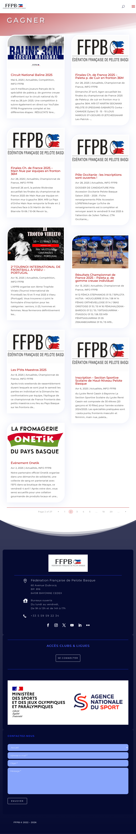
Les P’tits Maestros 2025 (28, 370)
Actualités (31, 79)
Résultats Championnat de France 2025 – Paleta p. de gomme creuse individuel (95, 278)
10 (103, 511)
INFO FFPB (17, 83)
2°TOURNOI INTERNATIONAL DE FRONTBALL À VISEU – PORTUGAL (36, 270)
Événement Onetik (25, 463)
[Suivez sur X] (64, 625)
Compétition (46, 79)
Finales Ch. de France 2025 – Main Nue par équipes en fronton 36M (35, 171)
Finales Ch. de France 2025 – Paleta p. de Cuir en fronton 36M (99, 76)
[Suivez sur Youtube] (72, 625)
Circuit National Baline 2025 (31, 75)
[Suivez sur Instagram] (56, 625)
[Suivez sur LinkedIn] (80, 625)
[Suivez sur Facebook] (48, 625)
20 (111, 511)
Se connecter (68, 658)
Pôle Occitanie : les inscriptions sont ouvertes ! (98, 176)
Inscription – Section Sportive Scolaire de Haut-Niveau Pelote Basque (98, 380)
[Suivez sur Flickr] (88, 625)
